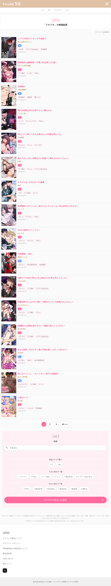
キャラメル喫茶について (12, 538)
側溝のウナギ (22, 257)
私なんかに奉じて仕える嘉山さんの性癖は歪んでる (39, 134)
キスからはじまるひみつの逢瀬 (31, 182)
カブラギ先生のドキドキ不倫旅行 (32, 38)
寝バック (37, 97)
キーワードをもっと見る (55, 500)
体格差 (29, 97)
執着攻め (63, 489)
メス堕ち (22, 360)
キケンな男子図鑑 (24, 66)
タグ (67, 10)
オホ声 (21, 49)
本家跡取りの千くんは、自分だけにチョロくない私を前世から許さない (48, 206)
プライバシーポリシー (11, 543)
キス (20, 193)
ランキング (58, 10)
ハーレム (30, 408)
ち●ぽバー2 (23, 397)
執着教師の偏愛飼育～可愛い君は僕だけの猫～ (37, 62)
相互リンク (7, 564)
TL (43, 10)
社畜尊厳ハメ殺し (25, 254)
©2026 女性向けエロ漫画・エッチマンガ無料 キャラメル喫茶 (55, 582)
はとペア (21, 209)
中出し (37, 73)
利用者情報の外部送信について (15, 548)
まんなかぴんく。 (24, 305)
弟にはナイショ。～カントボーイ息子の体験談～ (38, 373)
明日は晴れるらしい (25, 42)
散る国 (20, 401)
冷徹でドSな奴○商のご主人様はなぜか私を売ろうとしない (43, 278)
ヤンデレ (29, 217)
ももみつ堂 (22, 114)
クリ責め (22, 73)
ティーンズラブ (31, 121)
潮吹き (85, 489)
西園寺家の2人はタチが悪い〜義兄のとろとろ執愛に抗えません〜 (46, 302)
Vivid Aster (22, 281)
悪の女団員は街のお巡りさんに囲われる (35, 110)
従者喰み (21, 86)
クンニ (21, 121)
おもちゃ (22, 145)
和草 (19, 161)
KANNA (20, 353)
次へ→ (65, 424)
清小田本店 (22, 329)
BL (49, 10)
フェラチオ (38, 145)
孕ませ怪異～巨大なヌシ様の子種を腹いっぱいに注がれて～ (43, 349)
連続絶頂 (68, 477)
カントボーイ (23, 384)
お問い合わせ (8, 559)
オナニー (22, 265)
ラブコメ (30, 241)
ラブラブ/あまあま (32, 49)
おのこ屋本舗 (22, 377)
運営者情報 (7, 553)
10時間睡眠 (22, 90)
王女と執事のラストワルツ (29, 230)
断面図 (74, 489)
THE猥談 (21, 137)
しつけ (29, 73)
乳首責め (44, 49)
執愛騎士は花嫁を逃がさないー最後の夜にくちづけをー (41, 325)
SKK (19, 185)
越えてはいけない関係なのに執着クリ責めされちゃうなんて (43, 158)
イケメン (22, 241)
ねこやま (21, 233)
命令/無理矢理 (32, 265)
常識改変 (42, 265)
